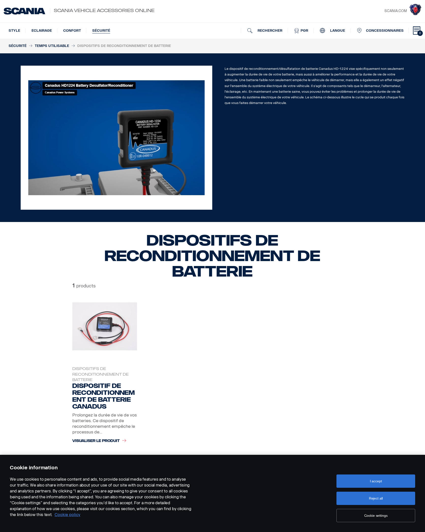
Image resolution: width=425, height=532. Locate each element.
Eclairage (41, 31)
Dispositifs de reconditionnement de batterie (100, 374)
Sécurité (101, 31)
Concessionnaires (385, 31)
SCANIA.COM (395, 11)
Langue (337, 31)
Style (14, 31)
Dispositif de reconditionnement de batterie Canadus (103, 396)
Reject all (376, 498)
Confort (72, 31)
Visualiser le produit (96, 441)
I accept (376, 481)
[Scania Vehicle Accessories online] (24, 11)
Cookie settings (376, 515)
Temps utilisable (52, 46)
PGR (304, 31)
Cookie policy (67, 514)
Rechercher (269, 31)
